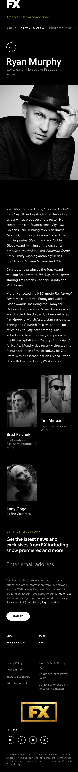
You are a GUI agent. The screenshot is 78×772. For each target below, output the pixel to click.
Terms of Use (63, 593)
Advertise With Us (17, 683)
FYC (41, 642)
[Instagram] (10, 740)
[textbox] (39, 566)
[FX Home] (13, 8)
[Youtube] (33, 740)
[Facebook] (22, 740)
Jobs (42, 636)
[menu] (68, 5)
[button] (37, 47)
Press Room (15, 642)
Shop (10, 636)
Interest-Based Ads (18, 676)
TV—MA (12, 730)
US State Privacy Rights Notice (39, 602)
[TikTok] (44, 740)
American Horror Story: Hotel (28, 17)
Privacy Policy (14, 663)
